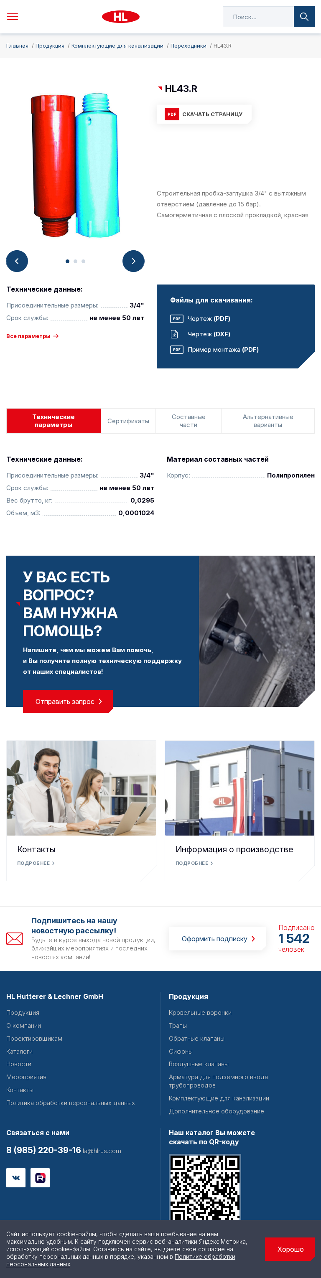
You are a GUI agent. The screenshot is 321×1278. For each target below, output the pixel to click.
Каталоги (19, 1051)
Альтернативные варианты (268, 421)
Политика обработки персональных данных (70, 1103)
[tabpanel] (75, 166)
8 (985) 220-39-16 (43, 1150)
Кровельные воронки (200, 1012)
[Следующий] (133, 261)
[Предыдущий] (17, 261)
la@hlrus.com (101, 1151)
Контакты (36, 849)
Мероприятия (26, 1077)
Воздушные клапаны (199, 1064)
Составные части (189, 421)
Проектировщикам (34, 1038)
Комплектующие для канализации (219, 1098)
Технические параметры (53, 421)
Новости (18, 1064)
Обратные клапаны (196, 1038)
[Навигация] (12, 16)
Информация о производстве (234, 849)
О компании (23, 1025)
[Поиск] (304, 16)
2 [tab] (75, 261)
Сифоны (181, 1051)
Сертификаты (128, 421)
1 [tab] (67, 261)
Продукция (22, 1012)
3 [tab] (83, 261)
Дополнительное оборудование (216, 1111)
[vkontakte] (15, 1177)
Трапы (178, 1025)
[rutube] (40, 1177)
